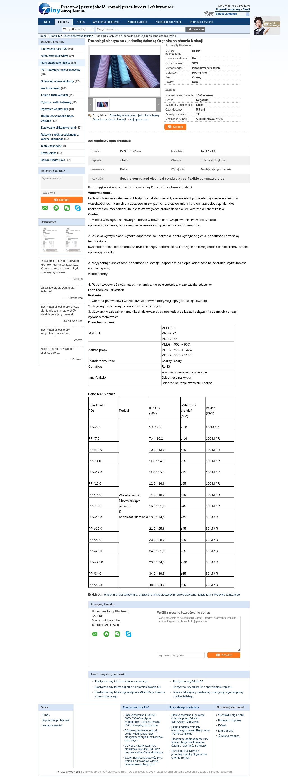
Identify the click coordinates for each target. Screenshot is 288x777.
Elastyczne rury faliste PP (188, 681)
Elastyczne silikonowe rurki (58, 127)
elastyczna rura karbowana (120, 594)
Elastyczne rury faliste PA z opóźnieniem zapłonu (202, 687)
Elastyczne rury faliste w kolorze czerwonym (121, 681)
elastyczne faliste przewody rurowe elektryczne (167, 594)
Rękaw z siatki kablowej (56, 102)
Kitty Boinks (48, 153)
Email (246, 9)
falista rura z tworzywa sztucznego (219, 594)
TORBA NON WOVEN (54, 95)
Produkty (63, 21)
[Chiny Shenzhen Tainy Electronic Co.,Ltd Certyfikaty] (50, 251)
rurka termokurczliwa (54, 55)
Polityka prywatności (68, 771)
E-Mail (222, 725)
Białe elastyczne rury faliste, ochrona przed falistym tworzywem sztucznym (188, 718)
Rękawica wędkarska (54, 109)
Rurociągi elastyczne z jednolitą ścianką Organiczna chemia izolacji (189, 754)
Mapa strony (225, 730)
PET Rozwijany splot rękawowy (60, 69)
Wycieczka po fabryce (106, 21)
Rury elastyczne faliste (77, 36)
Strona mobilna (230, 736)
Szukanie (198, 29)
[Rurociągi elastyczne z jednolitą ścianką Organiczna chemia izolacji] (125, 71)
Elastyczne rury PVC (54, 48)
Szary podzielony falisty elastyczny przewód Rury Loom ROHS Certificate (190, 730)
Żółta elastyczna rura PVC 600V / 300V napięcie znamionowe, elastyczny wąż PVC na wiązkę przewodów (142, 720)
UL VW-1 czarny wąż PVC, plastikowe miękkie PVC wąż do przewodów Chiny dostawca (144, 749)
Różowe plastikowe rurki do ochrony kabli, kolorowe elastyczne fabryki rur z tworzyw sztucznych (144, 735)
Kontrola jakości (137, 21)
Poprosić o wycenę (228, 9)
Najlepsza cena (139, 119)
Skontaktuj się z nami (169, 21)
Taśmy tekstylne (51, 146)
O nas (81, 21)
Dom (47, 21)
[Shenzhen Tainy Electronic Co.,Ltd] (49, 9)
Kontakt (64, 199)
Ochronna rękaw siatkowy (57, 81)
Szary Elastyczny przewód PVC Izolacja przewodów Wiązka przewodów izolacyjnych (144, 761)
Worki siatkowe (50, 88)
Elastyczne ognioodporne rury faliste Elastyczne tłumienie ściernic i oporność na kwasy (189, 742)
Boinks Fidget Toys (53, 160)
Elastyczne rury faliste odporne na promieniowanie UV (128, 687)
